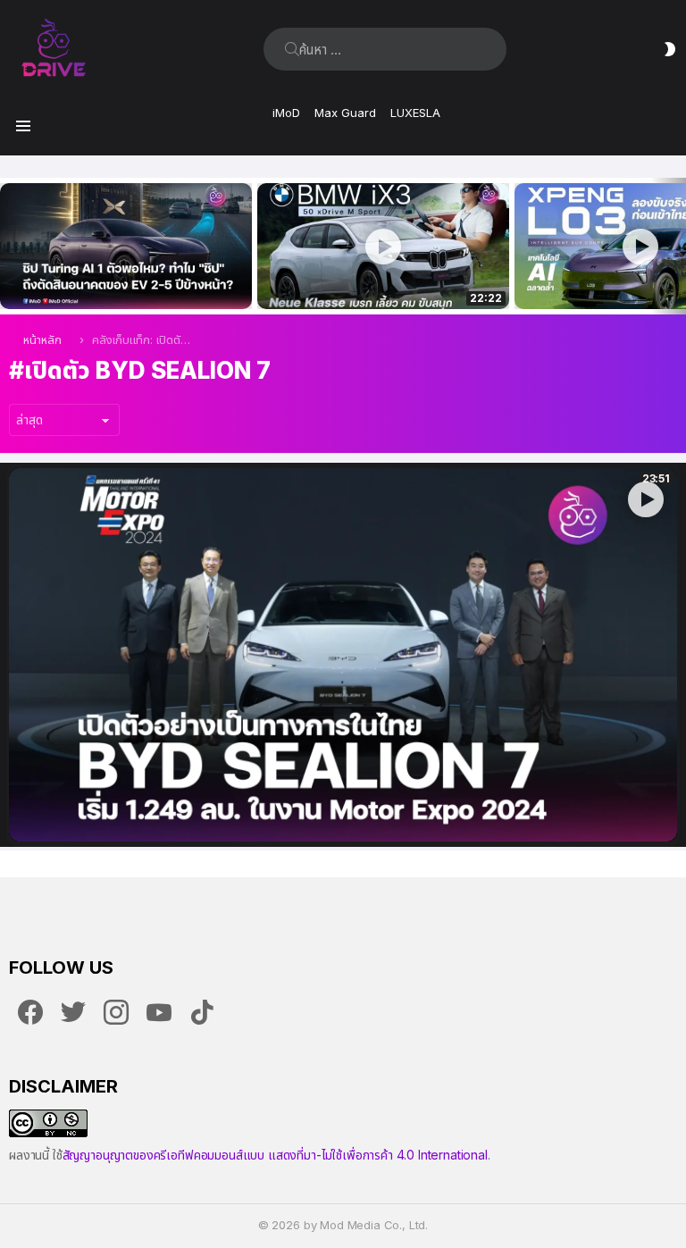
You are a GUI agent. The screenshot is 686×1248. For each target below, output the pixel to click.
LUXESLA (415, 112)
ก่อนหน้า (9, 246)
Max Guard (345, 112)
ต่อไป (677, 246)
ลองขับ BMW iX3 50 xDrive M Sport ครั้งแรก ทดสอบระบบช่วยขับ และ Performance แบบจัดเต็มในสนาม (372, 276)
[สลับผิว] (670, 49)
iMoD (286, 112)
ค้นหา (292, 49)
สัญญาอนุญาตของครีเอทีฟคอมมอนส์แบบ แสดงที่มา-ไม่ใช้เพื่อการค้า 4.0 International (275, 1154)
